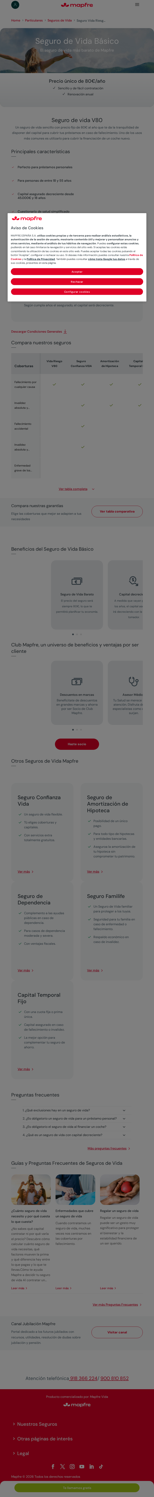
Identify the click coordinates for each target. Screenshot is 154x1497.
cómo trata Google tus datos (106, 259)
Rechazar (77, 281)
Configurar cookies (77, 291)
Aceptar (77, 271)
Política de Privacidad (41, 259)
